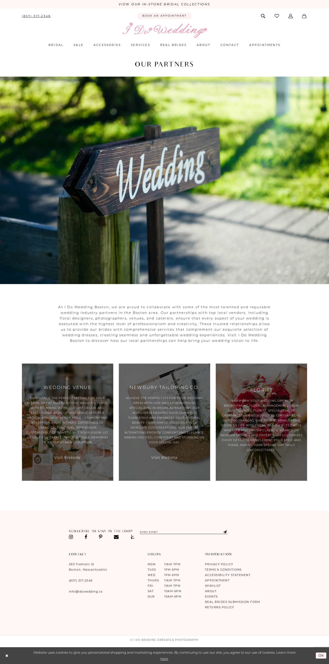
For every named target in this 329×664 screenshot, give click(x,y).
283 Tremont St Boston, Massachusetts (88, 567)
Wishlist (213, 585)
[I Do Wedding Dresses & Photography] (164, 30)
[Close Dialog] (7, 656)
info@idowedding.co (86, 591)
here (164, 659)
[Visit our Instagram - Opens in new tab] (71, 537)
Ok (321, 655)
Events (211, 596)
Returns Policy (219, 607)
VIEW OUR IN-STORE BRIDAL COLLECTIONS (164, 4)
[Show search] (263, 16)
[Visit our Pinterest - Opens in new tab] (101, 537)
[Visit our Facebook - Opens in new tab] (86, 537)
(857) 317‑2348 (81, 580)
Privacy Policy (219, 564)
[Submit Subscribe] (221, 532)
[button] (291, 16)
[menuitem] (36, 16)
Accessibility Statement (228, 575)
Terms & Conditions (223, 569)
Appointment (217, 580)
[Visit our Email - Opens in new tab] (116, 537)
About (211, 591)
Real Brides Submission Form (232, 602)
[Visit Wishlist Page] (277, 16)
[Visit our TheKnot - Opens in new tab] (132, 537)
